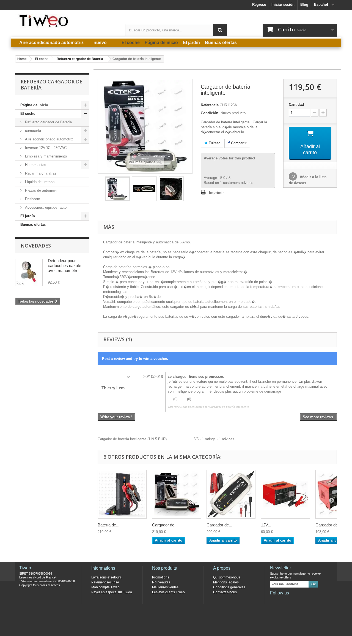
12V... (266, 525)
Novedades (36, 245)
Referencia (210, 105)
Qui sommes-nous (226, 577)
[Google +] (292, 600)
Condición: (210, 113)
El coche (27, 114)
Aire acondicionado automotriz (48, 139)
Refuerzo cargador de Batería (48, 122)
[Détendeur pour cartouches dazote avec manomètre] (29, 272)
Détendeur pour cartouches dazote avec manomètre (64, 265)
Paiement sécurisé (105, 582)
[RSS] (310, 600)
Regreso (259, 4)
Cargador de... (165, 525)
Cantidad (296, 104)
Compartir (238, 143)
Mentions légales (226, 582)
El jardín (27, 216)
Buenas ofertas (33, 224)
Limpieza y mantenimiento (45, 156)
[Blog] (301, 600)
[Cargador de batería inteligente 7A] (176, 494)
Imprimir (216, 193)
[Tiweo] (66, 21)
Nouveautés (161, 582)
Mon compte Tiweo (105, 587)
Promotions (160, 577)
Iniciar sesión (283, 4)
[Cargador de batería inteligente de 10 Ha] (231, 494)
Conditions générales (229, 587)
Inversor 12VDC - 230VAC (45, 148)
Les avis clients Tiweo (168, 592)
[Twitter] (283, 600)
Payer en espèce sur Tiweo (111, 592)
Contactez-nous (225, 592)
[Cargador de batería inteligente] (117, 189)
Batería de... (108, 525)
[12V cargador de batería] (285, 494)
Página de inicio (34, 105)
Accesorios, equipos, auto (45, 207)
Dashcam (32, 199)
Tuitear (214, 143)
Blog (304, 4)
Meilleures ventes (165, 587)
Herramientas (35, 165)
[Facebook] (274, 600)
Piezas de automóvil (40, 190)
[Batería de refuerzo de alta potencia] (122, 494)
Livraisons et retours (106, 577)
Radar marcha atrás (40, 173)
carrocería (32, 131)
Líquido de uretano (39, 182)
